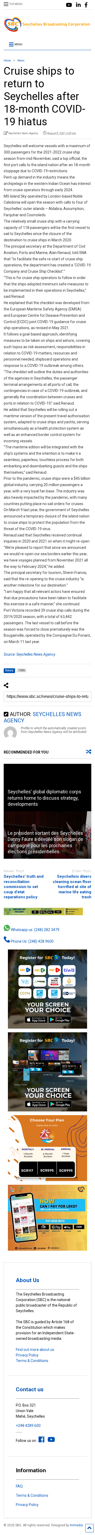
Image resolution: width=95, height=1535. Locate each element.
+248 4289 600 (28, 1425)
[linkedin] (78, 5)
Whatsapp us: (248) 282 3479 (34, 930)
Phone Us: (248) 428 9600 (32, 941)
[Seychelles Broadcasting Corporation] (47, 30)
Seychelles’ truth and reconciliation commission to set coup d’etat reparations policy (24, 886)
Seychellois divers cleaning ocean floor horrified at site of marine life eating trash (72, 886)
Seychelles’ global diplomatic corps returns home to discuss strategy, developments (44, 798)
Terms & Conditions (32, 1361)
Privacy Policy (27, 1355)
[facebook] (86, 5)
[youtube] (69, 5)
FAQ (19, 1486)
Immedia (76, 1525)
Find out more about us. (35, 1349)
